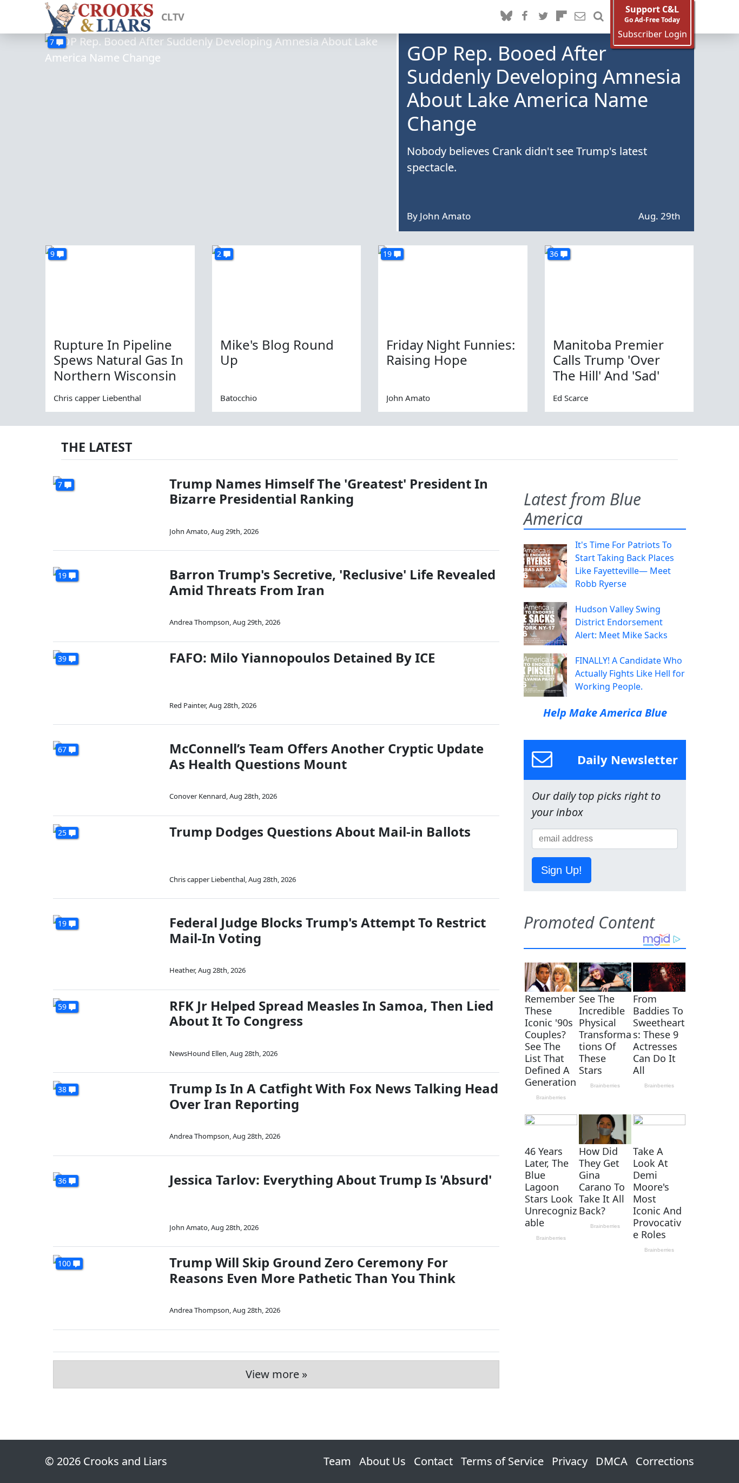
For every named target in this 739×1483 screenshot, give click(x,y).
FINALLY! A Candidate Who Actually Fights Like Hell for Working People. (630, 673)
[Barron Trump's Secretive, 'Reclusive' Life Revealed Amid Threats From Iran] (107, 597)
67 (62, 749)
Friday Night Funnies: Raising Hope (450, 352)
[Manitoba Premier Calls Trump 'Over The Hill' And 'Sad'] (619, 287)
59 (62, 1006)
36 (554, 254)
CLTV (172, 16)
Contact (433, 1461)
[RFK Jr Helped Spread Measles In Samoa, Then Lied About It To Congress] (107, 1028)
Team (337, 1461)
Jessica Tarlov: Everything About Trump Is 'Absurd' (330, 1179)
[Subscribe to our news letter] (579, 17)
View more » (276, 1374)
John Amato (445, 216)
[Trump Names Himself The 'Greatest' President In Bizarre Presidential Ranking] (107, 506)
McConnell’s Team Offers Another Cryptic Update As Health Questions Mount (326, 756)
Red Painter (187, 705)
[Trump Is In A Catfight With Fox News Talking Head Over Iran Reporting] (107, 1111)
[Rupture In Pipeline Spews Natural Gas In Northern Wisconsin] (120, 287)
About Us (382, 1461)
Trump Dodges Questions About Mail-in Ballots (320, 831)
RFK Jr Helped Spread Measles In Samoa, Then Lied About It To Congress (331, 1013)
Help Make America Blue (605, 712)
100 (64, 1263)
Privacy (570, 1461)
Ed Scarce (570, 397)
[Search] (598, 17)
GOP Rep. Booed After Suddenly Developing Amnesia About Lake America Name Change (544, 88)
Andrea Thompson (199, 622)
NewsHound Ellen (198, 1053)
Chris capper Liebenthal (97, 397)
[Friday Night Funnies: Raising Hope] (452, 287)
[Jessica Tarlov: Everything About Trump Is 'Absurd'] (107, 1202)
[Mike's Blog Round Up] (286, 287)
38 (62, 1089)
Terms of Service (502, 1461)
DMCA (612, 1461)
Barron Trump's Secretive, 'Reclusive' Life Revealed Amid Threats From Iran (332, 582)
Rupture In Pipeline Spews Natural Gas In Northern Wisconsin (118, 360)
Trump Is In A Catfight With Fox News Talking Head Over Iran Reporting (333, 1096)
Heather (182, 970)
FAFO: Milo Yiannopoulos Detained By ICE (302, 657)
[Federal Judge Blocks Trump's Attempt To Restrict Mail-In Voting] (107, 945)
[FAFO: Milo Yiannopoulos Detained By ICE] (107, 680)
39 (62, 658)
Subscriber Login (652, 34)
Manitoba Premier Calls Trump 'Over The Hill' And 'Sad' (608, 360)
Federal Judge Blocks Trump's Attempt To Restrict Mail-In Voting (327, 930)
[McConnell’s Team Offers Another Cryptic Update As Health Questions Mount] (107, 771)
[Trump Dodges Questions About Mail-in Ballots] (107, 854)
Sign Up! (561, 870)
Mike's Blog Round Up (277, 352)
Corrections (665, 1461)
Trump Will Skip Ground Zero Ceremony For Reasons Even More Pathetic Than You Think (312, 1270)
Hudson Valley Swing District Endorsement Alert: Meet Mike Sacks (621, 622)
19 (387, 254)
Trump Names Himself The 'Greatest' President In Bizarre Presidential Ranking (328, 491)
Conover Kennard (197, 796)
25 (62, 832)
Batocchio (238, 397)
